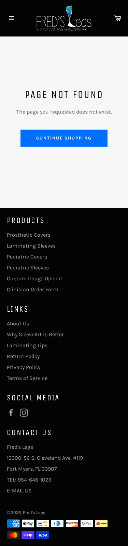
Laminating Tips (27, 345)
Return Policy (23, 356)
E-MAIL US (19, 490)
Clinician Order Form (32, 289)
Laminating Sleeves (31, 245)
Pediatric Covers (27, 256)
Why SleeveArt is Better (35, 334)
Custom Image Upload (34, 278)
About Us (18, 323)
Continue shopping (64, 138)
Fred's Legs (34, 512)
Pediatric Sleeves (28, 267)
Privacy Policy (23, 367)
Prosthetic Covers (29, 235)
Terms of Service (27, 378)
